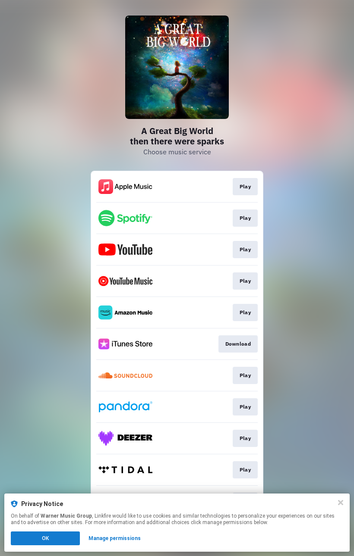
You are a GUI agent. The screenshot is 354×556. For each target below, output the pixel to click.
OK (45, 538)
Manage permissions (114, 538)
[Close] (341, 502)
